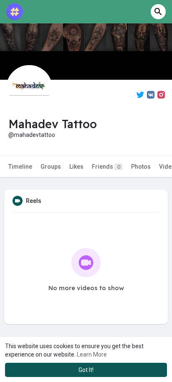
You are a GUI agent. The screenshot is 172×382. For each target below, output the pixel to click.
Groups (50, 166)
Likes (76, 166)
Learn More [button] (92, 354)
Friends (106, 166)
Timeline (20, 166)
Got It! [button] (86, 370)
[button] (158, 11)
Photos (141, 166)
